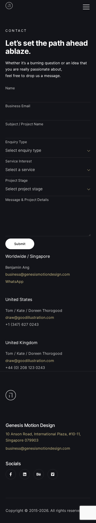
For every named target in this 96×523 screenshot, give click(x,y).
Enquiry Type (16, 142)
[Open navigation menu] (86, 7)
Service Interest (18, 161)
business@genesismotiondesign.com (37, 274)
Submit (20, 244)
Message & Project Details (27, 200)
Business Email (17, 106)
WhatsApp (14, 281)
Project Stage (16, 181)
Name (10, 88)
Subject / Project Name (24, 124)
